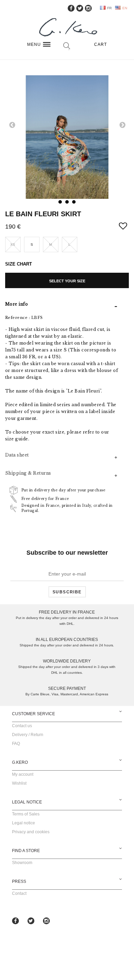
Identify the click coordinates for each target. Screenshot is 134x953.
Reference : (17, 317)
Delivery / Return (27, 734)
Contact (19, 893)
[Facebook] (71, 8)
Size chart (18, 264)
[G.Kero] (67, 28)
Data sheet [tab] (17, 455)
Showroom (22, 862)
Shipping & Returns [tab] (28, 473)
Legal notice (23, 823)
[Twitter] (79, 8)
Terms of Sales (26, 814)
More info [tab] (16, 304)
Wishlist (19, 783)
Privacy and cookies (30, 831)
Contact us (22, 725)
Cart (100, 44)
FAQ (16, 743)
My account (22, 774)
